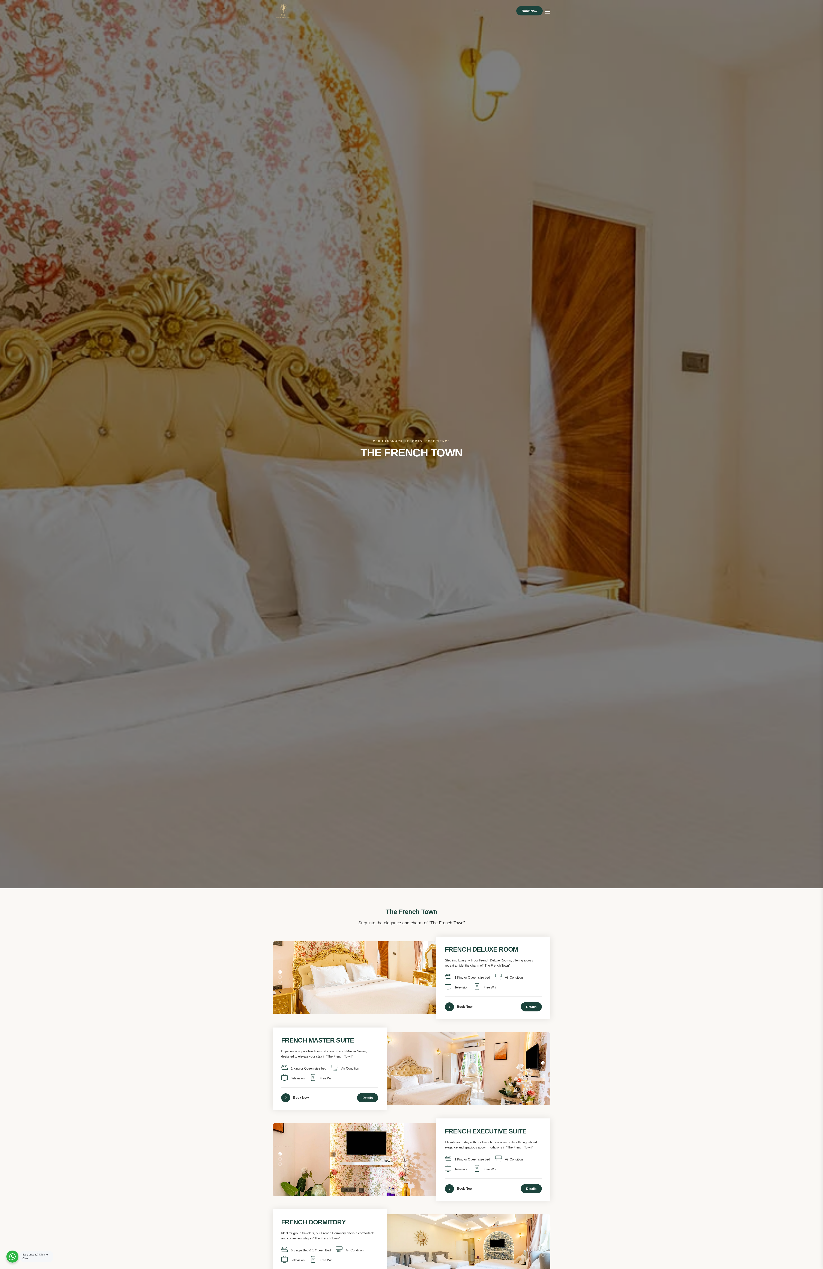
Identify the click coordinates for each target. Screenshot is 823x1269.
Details (531, 1007)
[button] (280, 972)
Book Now (529, 11)
